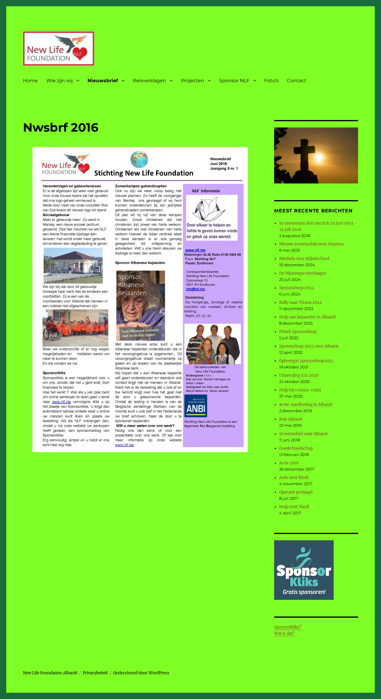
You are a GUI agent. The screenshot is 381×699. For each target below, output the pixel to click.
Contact (296, 80)
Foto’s (271, 80)
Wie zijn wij (59, 80)
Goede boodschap (296, 448)
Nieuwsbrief (103, 80)
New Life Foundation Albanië (50, 672)
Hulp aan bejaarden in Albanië (307, 317)
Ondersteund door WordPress (141, 672)
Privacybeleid (95, 672)
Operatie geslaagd (296, 492)
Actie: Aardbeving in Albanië (305, 404)
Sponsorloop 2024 (296, 287)
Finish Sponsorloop (298, 331)
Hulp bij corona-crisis (300, 390)
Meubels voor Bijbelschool (304, 258)
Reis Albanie (290, 419)
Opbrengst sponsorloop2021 (306, 360)
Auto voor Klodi (293, 477)
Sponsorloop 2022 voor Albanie (309, 346)
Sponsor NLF (234, 80)
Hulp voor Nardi (294, 506)
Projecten (192, 80)
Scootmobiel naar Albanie (303, 433)
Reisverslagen (149, 80)
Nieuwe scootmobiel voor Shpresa (311, 244)
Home (30, 80)
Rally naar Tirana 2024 (300, 302)
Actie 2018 (289, 463)
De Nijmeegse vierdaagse (302, 273)
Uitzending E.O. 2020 (298, 375)
